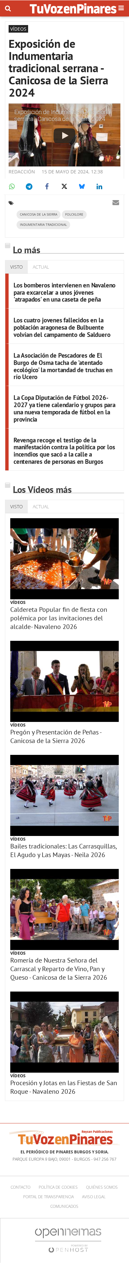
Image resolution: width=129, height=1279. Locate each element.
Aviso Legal (94, 1197)
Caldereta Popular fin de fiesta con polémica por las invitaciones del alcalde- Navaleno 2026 (58, 618)
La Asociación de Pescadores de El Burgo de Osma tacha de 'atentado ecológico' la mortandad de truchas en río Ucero (63, 366)
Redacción (22, 171)
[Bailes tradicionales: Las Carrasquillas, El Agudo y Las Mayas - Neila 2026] (64, 795)
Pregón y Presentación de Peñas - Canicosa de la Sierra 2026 (55, 736)
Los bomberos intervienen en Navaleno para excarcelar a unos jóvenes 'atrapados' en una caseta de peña (64, 292)
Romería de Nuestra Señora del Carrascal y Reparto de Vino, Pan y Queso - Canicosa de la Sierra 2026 (58, 969)
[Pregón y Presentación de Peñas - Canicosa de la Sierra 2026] (64, 681)
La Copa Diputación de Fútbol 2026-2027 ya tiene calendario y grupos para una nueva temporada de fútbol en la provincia (64, 408)
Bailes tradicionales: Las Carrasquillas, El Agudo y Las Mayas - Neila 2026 (63, 850)
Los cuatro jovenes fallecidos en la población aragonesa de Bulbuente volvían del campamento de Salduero (62, 327)
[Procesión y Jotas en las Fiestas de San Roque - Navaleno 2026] (64, 1032)
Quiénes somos (102, 1187)
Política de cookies (58, 1187)
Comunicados (64, 1206)
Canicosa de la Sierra (38, 214)
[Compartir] (12, 186)
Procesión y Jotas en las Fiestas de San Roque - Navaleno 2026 (63, 1087)
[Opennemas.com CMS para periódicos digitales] (68, 1240)
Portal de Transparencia (48, 1197)
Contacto (20, 1187)
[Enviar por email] (116, 202)
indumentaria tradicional (43, 225)
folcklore (74, 214)
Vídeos (17, 602)
